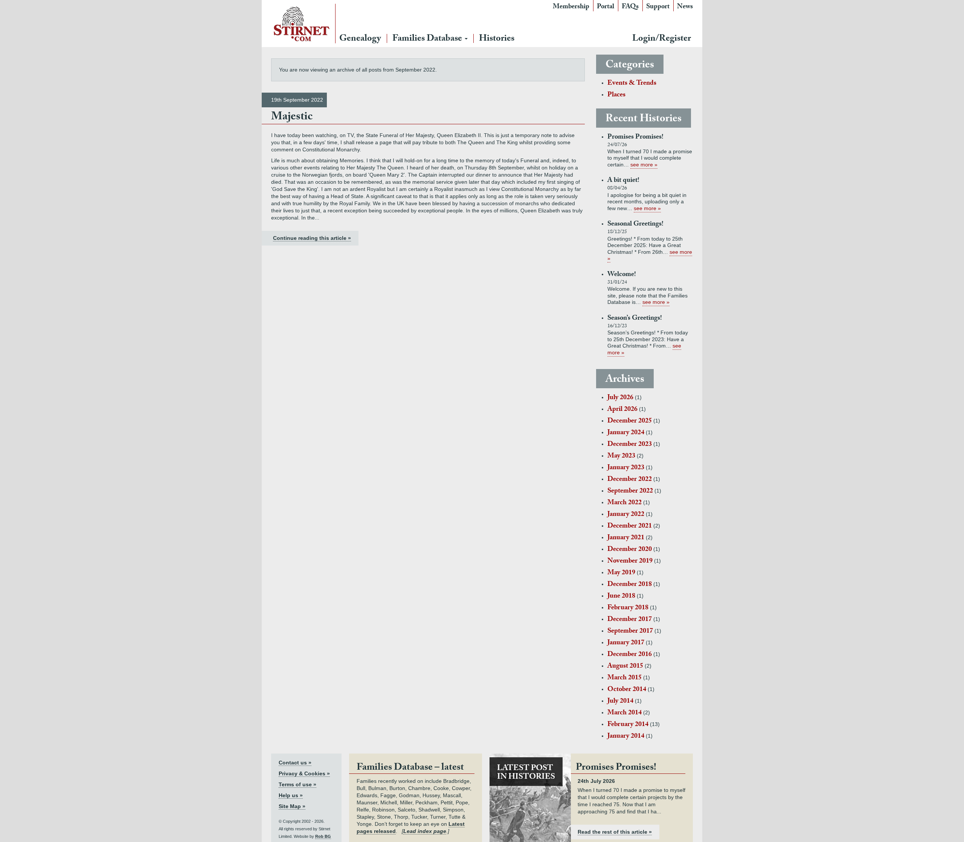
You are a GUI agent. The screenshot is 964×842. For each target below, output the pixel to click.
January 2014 (625, 737)
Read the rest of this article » (615, 832)
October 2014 (626, 690)
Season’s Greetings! (634, 319)
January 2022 (625, 515)
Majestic (292, 117)
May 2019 (621, 573)
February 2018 (627, 608)
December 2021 (629, 526)
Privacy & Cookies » (304, 773)
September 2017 (630, 632)
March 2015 (624, 678)
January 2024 (625, 433)
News (685, 7)
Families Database (428, 39)
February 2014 (627, 725)
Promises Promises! (635, 137)
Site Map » (292, 806)
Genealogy (360, 39)
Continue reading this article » (312, 238)
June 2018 (621, 597)
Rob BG (323, 836)
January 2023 (625, 468)
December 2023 (629, 445)
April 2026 (622, 410)
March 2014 (624, 713)
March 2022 (624, 503)
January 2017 (625, 643)
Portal (605, 7)
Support (658, 7)
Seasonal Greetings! (635, 224)
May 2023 (621, 456)
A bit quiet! (623, 181)
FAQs (630, 7)
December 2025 (629, 421)
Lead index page (424, 831)
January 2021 (625, 538)
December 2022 (629, 480)
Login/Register (661, 39)
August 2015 (625, 667)
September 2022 (630, 491)
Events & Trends (631, 84)
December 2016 (629, 655)
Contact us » (295, 763)
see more (641, 165)
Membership (571, 7)
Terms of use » (297, 784)
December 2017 (629, 620)
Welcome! (621, 275)
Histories (496, 39)
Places (616, 95)
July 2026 (620, 398)
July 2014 (620, 702)
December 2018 (629, 585)
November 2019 (630, 561)
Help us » (291, 795)
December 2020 (629, 550)
